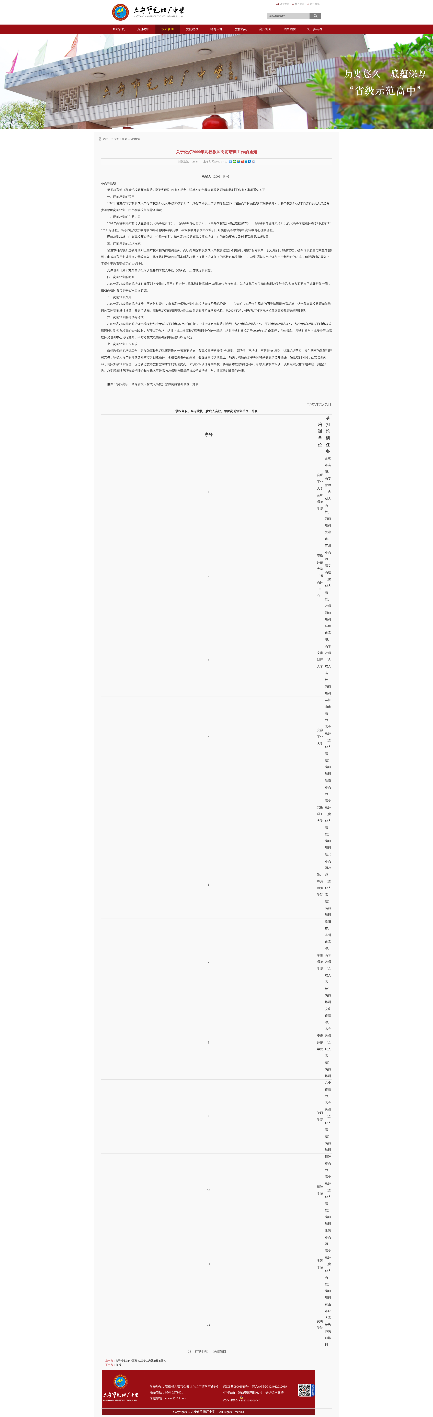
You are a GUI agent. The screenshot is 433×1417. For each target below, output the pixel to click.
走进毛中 (143, 29)
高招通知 (265, 29)
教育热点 (241, 29)
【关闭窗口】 (220, 1351)
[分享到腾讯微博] (246, 162)
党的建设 (192, 29)
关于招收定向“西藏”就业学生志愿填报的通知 (141, 1360)
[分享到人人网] (249, 162)
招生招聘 (290, 29)
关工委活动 (314, 29)
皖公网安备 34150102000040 (241, 1397)
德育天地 (216, 29)
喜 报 (118, 1364)
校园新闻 (168, 29)
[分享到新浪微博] (242, 162)
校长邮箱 (315, 4)
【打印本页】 (201, 1351)
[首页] (148, 11)
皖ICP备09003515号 (236, 1386)
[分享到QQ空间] (238, 162)
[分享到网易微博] (253, 162)
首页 (124, 138)
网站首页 (119, 29)
